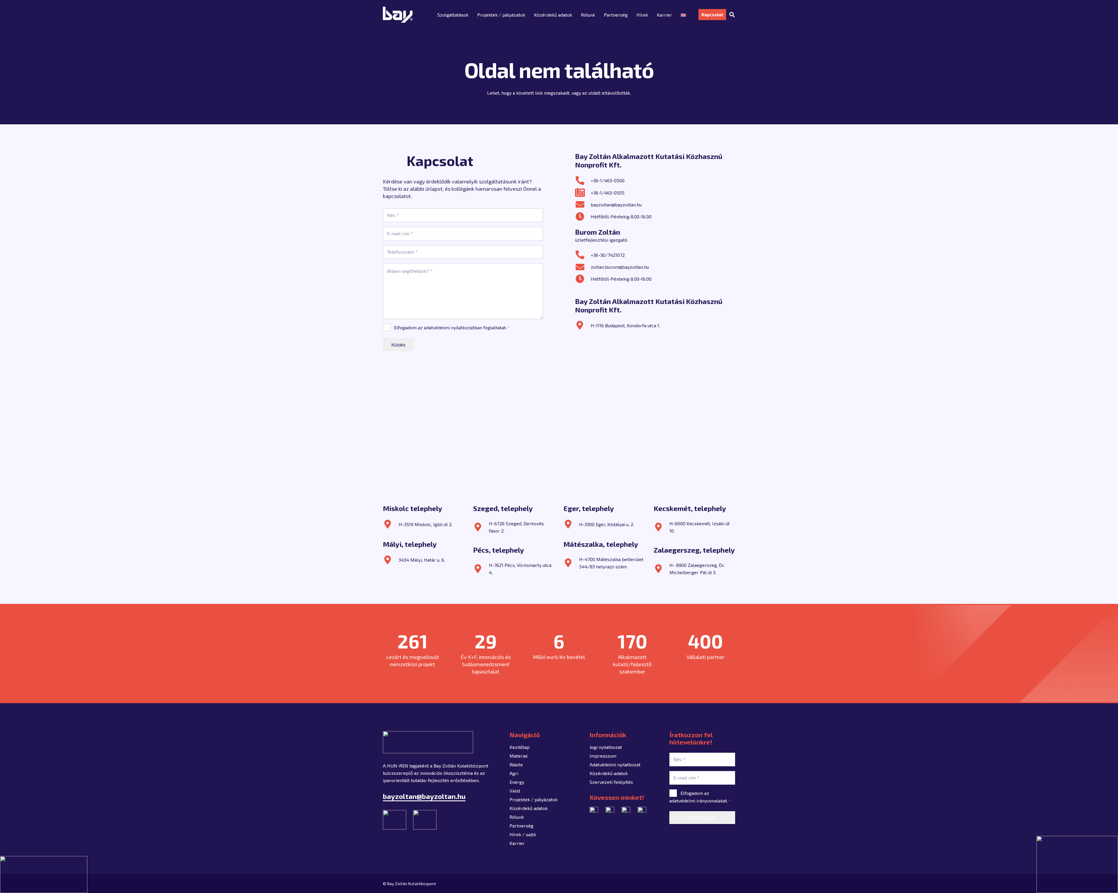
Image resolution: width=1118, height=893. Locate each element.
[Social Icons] (610, 811)
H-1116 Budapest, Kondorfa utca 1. (625, 325)
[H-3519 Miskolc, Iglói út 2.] (391, 524)
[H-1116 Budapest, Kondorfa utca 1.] (583, 325)
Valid (515, 790)
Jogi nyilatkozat (606, 747)
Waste (516, 764)
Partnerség (521, 825)
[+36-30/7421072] (583, 254)
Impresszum (603, 755)
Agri (514, 773)
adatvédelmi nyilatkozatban (453, 327)
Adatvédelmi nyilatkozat (615, 764)
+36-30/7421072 (608, 255)
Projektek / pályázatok (534, 799)
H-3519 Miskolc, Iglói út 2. (425, 524)
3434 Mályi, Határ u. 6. (422, 560)
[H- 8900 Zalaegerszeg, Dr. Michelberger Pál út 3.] (661, 568)
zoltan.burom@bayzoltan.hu (620, 267)
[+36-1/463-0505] (583, 192)
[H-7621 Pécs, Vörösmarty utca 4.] (481, 568)
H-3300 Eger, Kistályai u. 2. (606, 524)
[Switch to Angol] (684, 14)
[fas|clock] (583, 216)
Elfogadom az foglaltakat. (452, 327)
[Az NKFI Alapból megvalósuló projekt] (43, 874)
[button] (732, 14)
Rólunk (517, 817)
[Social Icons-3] (642, 811)
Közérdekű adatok (529, 808)
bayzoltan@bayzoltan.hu (616, 204)
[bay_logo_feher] (398, 15)
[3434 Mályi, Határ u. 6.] (391, 560)
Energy (517, 782)
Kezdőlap (520, 747)
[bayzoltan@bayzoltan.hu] (583, 204)
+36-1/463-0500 (608, 180)
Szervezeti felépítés (611, 782)
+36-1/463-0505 (608, 192)
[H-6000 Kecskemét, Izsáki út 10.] (661, 527)
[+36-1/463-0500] (583, 180)
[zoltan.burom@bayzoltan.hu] (583, 267)
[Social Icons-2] (626, 811)
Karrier (517, 843)
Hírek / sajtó (523, 834)
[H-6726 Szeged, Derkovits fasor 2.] (481, 527)
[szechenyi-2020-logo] (1077, 864)
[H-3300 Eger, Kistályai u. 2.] (571, 524)
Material (519, 755)
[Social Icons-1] (594, 811)
